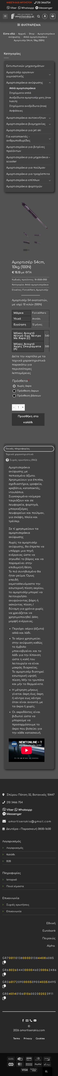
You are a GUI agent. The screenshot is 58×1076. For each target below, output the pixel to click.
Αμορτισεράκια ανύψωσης (24, 82)
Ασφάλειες (16, 110)
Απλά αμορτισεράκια (35, 37)
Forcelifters (29, 290)
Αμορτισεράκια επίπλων (23, 180)
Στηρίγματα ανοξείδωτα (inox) (27, 106)
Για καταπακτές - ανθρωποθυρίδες (18, 138)
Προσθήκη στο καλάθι (28, 419)
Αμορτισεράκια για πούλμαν (25, 167)
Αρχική (22, 34)
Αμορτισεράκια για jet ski (23, 130)
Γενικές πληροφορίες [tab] (18, 449)
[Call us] (31, 1020)
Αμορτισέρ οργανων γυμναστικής (20, 74)
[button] (5, 16)
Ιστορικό (11, 879)
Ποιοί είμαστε (15, 886)
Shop (31, 34)
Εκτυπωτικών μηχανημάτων (25, 66)
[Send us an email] (27, 1020)
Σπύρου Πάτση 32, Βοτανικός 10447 (29, 794)
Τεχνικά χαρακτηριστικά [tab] (20, 454)
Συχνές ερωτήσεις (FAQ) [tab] (23, 460)
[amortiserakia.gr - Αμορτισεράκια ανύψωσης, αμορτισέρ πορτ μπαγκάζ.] (22, 16)
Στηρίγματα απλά (20, 93)
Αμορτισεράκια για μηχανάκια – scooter (28, 159)
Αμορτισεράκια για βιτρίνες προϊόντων (25, 149)
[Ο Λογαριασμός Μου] (44, 16)
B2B (8, 861)
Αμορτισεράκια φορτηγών (24, 186)
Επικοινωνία (13, 911)
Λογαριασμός (14, 848)
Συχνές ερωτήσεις (17, 904)
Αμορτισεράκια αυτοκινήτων (26, 117)
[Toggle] (50, 74)
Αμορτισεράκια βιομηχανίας (26, 124)
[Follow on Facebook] (23, 1020)
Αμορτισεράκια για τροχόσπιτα (28, 174)
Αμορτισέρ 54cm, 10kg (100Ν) (29, 40)
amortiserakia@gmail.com (28, 821)
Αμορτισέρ (42, 290)
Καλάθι (10, 854)
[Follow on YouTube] (35, 1020)
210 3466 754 (14, 802)
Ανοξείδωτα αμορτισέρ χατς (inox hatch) (30, 99)
